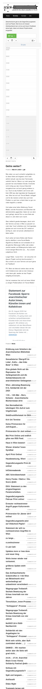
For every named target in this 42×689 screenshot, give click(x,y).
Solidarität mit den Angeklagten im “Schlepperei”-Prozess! (16, 643)
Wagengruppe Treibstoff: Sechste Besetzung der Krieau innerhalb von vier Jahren (17, 602)
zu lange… (10, 548)
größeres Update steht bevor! (16, 577)
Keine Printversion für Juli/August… (15, 435)
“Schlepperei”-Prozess (16, 615)
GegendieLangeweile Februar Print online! (15, 507)
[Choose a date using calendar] (12, 40)
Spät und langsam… (15, 685)
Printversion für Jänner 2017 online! (18, 525)
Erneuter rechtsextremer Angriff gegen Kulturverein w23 (17, 516)
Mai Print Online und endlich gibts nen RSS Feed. (18, 447)
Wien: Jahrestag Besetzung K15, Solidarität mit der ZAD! (18, 397)
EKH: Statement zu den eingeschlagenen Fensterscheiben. (16, 499)
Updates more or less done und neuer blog (18, 562)
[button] (34, 158)
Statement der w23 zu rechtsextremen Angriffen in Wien (18, 541)
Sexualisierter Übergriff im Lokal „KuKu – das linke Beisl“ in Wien (17, 372)
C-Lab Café (11, 556)
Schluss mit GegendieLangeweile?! (16, 679)
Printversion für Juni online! (18, 441)
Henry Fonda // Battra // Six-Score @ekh (18, 490)
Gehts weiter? (13, 166)
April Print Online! (14, 464)
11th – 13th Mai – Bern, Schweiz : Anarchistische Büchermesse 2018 (17, 407)
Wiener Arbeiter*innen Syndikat (16, 458)
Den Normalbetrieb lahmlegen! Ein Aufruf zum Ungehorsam (18, 418)
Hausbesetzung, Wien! (16, 468)
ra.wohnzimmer (13, 552)
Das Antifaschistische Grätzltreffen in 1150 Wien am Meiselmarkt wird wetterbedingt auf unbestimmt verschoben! (17, 588)
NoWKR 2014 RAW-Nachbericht (14, 634)
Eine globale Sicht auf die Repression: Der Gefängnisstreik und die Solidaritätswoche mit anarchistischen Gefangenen (18, 385)
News (8, 16)
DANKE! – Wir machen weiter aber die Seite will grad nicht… (17, 660)
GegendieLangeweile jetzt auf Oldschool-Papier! (17, 532)
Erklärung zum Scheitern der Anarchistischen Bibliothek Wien (18, 362)
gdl (24, 170)
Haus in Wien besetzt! (15, 452)
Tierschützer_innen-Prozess (18, 611)
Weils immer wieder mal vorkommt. (16, 569)
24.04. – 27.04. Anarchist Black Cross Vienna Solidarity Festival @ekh (16, 670)
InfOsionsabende (13, 480)
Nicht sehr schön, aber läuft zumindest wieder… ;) (18, 652)
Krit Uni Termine (13, 429)
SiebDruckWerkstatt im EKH (18, 425)
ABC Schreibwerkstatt (15, 484)
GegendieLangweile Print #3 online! (18, 474)
